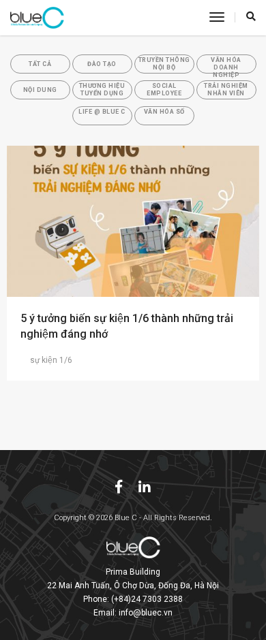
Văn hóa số (164, 111)
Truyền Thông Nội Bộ (164, 64)
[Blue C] (37, 18)
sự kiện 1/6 (51, 360)
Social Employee (164, 89)
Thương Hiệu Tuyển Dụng (102, 89)
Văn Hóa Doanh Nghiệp (226, 65)
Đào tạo (102, 64)
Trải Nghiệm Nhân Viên (226, 89)
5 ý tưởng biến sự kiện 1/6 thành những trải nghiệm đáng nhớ (126, 326)
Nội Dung (40, 89)
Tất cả (40, 64)
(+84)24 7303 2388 (147, 599)
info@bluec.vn (146, 613)
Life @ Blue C (101, 111)
